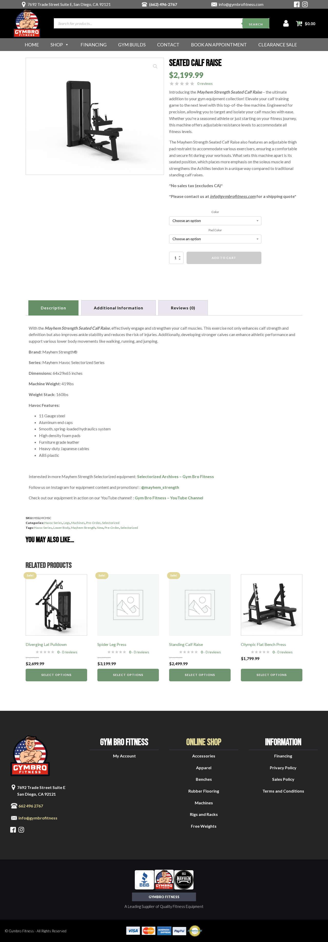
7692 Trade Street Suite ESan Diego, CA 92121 (41, 790)
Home (32, 44)
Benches (204, 779)
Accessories (203, 755)
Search (256, 24)
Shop (56, 44)
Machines (78, 523)
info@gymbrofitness (37, 817)
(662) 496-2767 (163, 4)
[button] (155, 66)
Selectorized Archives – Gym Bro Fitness (175, 476)
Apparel (203, 767)
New (100, 528)
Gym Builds (132, 44)
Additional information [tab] (118, 307)
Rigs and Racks (204, 814)
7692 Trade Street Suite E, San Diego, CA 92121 (69, 4)
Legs (67, 523)
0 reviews (205, 83)
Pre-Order (93, 523)
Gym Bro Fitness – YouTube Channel (169, 497)
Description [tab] (53, 307)
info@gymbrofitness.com (241, 4)
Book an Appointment (219, 44)
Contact (168, 44)
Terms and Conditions (283, 790)
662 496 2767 (30, 805)
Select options (56, 675)
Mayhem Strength (83, 528)
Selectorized (110, 523)
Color (215, 212)
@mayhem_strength (160, 487)
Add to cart (224, 258)
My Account (124, 755)
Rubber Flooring (203, 790)
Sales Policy (283, 779)
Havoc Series (53, 523)
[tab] (183, 307)
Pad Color (215, 230)
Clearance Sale (277, 44)
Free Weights (204, 826)
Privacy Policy (283, 767)
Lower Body (61, 528)
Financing (93, 44)
